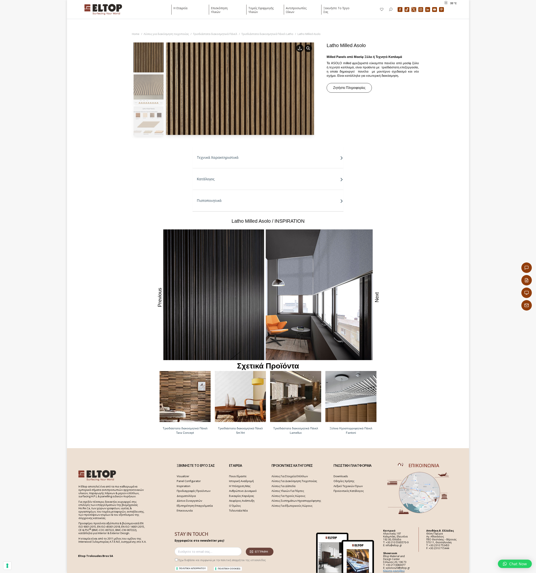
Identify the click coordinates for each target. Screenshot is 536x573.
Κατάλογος (206, 179)
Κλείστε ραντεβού (394, 571)
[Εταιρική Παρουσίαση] (526, 293)
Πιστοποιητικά (209, 200)
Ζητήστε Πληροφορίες (349, 88)
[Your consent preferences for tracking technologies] (7, 566)
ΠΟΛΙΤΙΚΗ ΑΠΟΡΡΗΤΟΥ (192, 568)
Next (377, 297)
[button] (515, 564)
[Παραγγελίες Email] (526, 305)
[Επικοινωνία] (526, 267)
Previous (159, 297)
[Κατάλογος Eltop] (526, 280)
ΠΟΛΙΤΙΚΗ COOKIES (229, 568)
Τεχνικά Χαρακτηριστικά (217, 157)
